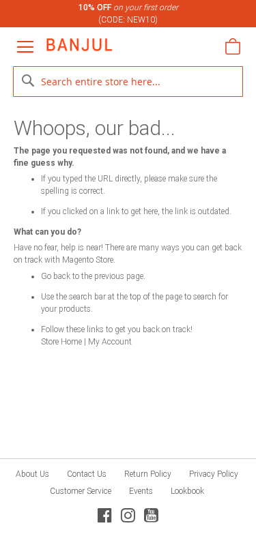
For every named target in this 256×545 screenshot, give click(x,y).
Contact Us (86, 474)
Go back (55, 276)
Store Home (61, 342)
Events (141, 491)
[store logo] (79, 45)
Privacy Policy (213, 474)
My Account (110, 342)
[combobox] (128, 81)
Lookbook (187, 491)
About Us (32, 474)
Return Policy (147, 474)
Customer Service (80, 491)
